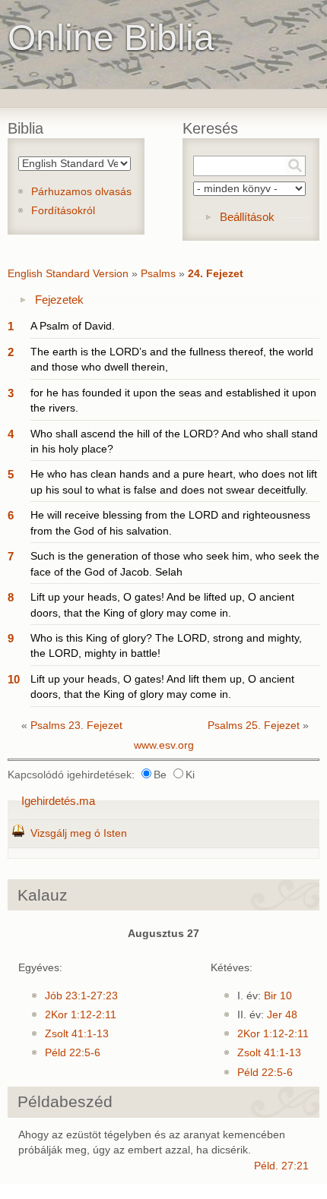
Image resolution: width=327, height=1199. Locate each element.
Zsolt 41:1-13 (77, 1034)
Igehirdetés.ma (58, 800)
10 (14, 679)
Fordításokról (63, 210)
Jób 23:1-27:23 (81, 996)
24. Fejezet (215, 273)
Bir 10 (278, 996)
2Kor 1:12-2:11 (80, 1015)
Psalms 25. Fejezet (254, 725)
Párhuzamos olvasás (81, 191)
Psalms (158, 273)
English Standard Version (68, 273)
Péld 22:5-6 (72, 1053)
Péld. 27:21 (281, 1166)
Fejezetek (59, 299)
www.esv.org (164, 745)
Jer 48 (282, 1015)
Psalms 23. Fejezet (76, 725)
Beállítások (247, 216)
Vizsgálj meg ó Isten (78, 833)
